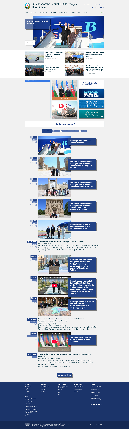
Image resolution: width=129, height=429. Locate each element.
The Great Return (28, 401)
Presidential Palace (78, 389)
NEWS (26, 12)
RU (103, 4)
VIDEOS (74, 131)
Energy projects (28, 404)
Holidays (26, 396)
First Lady (43, 391)
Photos (59, 392)
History (26, 388)
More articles (66, 375)
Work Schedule (44, 388)
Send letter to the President (91, 84)
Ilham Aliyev (39, 7)
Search (102, 12)
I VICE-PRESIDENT (63, 12)
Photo (88, 4)
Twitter (101, 7)
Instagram (92, 7)
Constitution (27, 393)
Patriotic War (27, 399)
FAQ (69, 424)
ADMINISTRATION (75, 12)
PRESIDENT (53, 12)
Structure (76, 388)
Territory (26, 389)
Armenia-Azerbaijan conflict (30, 398)
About (80, 424)
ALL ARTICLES (47, 131)
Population (27, 391)
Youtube (95, 7)
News (59, 391)
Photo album (27, 414)
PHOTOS (83, 131)
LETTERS (85, 12)
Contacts (76, 391)
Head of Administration (78, 386)
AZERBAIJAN (43, 12)
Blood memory (28, 403)
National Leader (28, 386)
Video (95, 4)
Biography (43, 389)
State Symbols (28, 394)
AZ (100, 4)
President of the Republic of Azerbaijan (54, 4)
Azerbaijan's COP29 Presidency (31, 409)
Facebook (98, 7)
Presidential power (45, 386)
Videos (59, 394)
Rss (103, 7)
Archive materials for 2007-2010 (97, 424)
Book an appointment (95, 395)
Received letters (94, 388)
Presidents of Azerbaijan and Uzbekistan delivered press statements (80, 339)
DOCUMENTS (34, 12)
